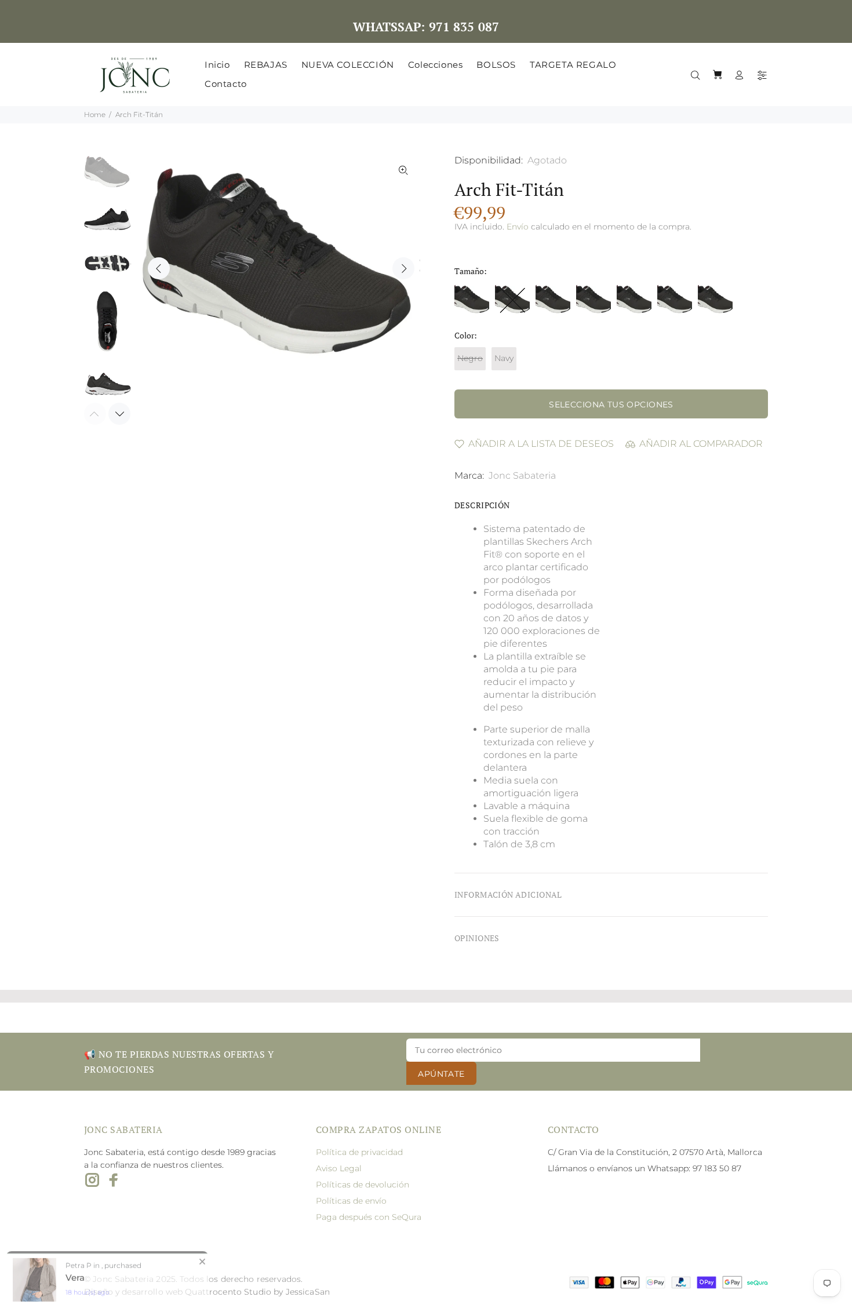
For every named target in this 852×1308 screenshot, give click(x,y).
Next (403, 268)
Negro (470, 358)
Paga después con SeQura (368, 1217)
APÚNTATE (441, 1074)
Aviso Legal (339, 1168)
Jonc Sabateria (522, 475)
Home (94, 114)
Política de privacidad (359, 1152)
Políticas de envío (351, 1201)
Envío (518, 226)
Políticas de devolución (362, 1184)
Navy (504, 358)
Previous (159, 268)
